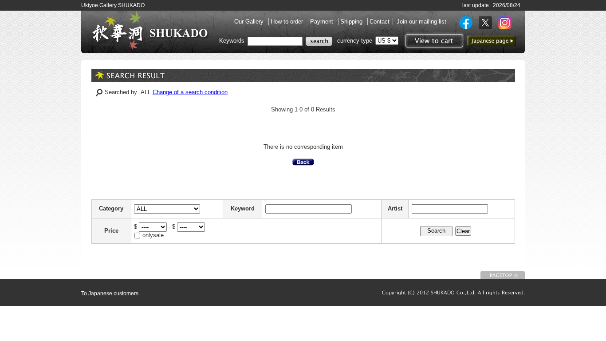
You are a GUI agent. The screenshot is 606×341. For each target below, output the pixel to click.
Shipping (352, 21)
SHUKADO (150, 30)
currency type (354, 40)
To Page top (502, 275)
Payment (322, 21)
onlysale (153, 235)
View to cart (433, 41)
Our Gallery (249, 21)
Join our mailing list (421, 21)
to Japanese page (491, 41)
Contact (380, 21)
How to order (288, 21)
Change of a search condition (190, 92)
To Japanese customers (109, 293)
